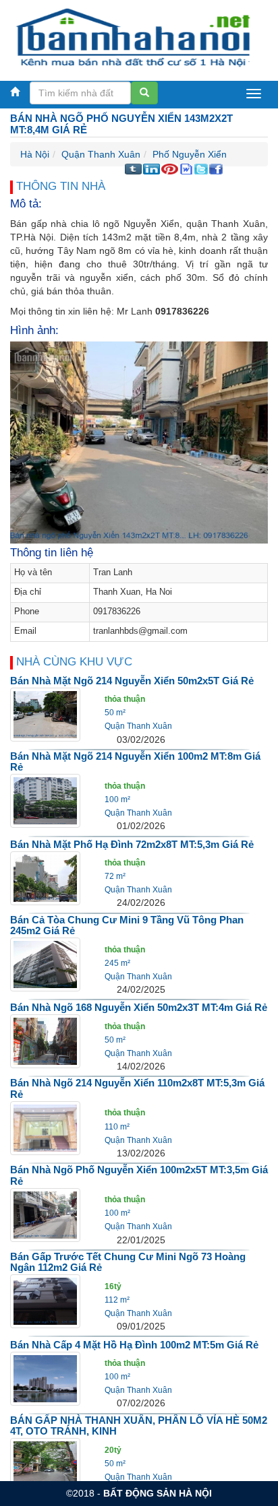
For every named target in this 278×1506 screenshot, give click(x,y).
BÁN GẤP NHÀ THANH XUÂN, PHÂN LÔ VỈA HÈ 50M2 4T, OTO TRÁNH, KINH (138, 1425)
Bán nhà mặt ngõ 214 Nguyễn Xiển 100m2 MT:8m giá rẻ (135, 761)
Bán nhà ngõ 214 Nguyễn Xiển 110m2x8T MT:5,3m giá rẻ (137, 1088)
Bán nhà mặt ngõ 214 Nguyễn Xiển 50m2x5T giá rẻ (132, 680)
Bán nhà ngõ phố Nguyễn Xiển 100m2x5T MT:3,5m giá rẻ (139, 1175)
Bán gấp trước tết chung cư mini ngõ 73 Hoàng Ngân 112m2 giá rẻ (128, 1262)
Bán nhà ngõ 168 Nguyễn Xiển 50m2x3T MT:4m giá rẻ (138, 1007)
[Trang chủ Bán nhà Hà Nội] (134, 37)
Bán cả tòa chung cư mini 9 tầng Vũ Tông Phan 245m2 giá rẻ (127, 925)
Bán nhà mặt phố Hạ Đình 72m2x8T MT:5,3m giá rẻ (132, 844)
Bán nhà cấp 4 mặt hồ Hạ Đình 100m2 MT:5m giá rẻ (134, 1344)
